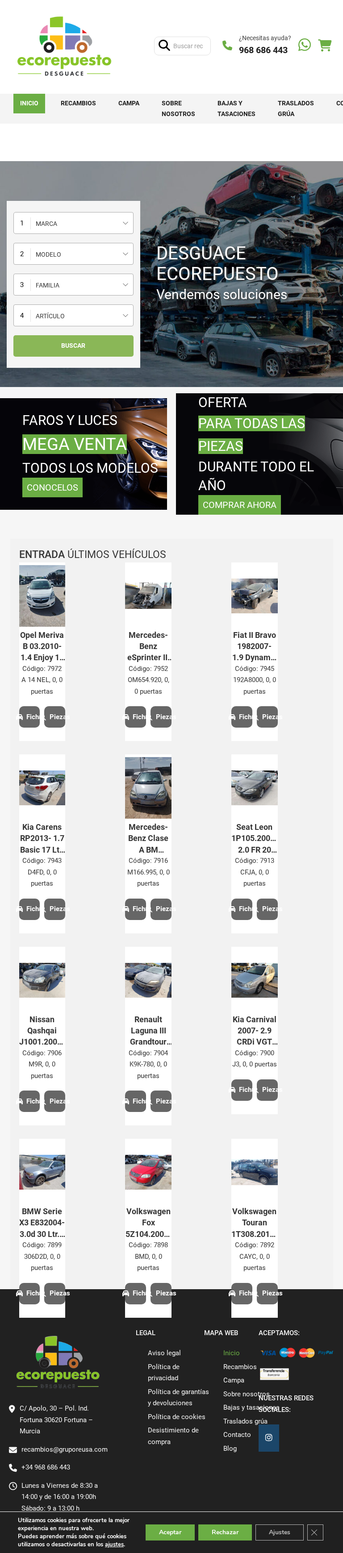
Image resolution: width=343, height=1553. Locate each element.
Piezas (57, 717)
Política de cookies (176, 1417)
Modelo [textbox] (48, 254)
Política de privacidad (164, 1372)
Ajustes (279, 1532)
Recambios (78, 103)
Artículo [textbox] (50, 316)
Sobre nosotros (178, 108)
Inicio (29, 103)
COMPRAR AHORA (239, 505)
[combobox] (73, 223)
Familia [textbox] (47, 285)
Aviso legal (164, 1353)
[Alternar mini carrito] (324, 46)
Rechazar (225, 1532)
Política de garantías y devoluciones (178, 1397)
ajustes (114, 1545)
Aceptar (170, 1532)
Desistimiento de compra (173, 1436)
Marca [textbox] (46, 223)
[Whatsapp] (304, 45)
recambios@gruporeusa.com (64, 1449)
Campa (128, 103)
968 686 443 (263, 50)
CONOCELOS (52, 487)
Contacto (237, 1435)
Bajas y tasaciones (236, 108)
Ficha (33, 717)
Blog (230, 1449)
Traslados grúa (296, 108)
